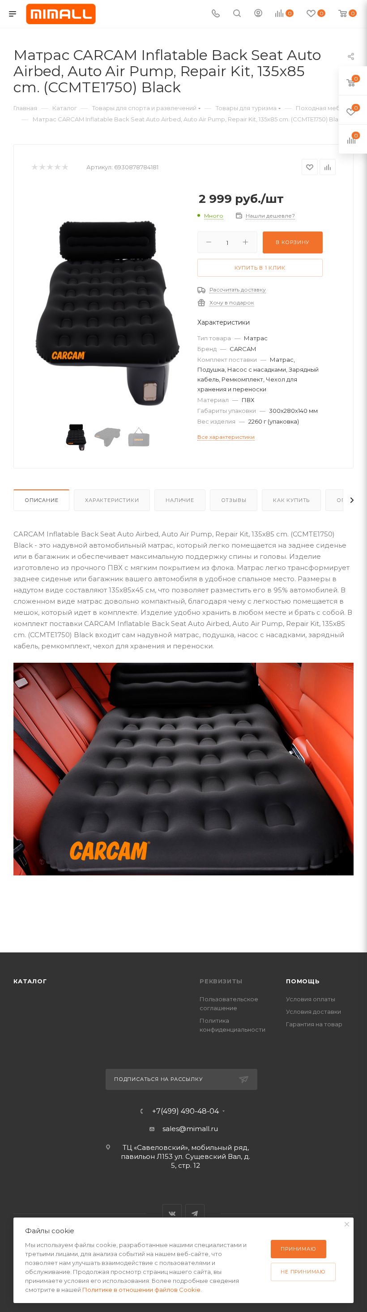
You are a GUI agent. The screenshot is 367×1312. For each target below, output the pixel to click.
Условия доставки (313, 1011)
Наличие (180, 500)
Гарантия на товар (314, 1024)
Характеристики (112, 500)
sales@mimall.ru (190, 1128)
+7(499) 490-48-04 (185, 1111)
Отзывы (234, 500)
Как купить (291, 500)
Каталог (30, 981)
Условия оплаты (310, 999)
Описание (41, 500)
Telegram (195, 1213)
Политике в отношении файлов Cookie (141, 1289)
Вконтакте (172, 1213)
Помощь (303, 981)
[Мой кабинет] (258, 14)
